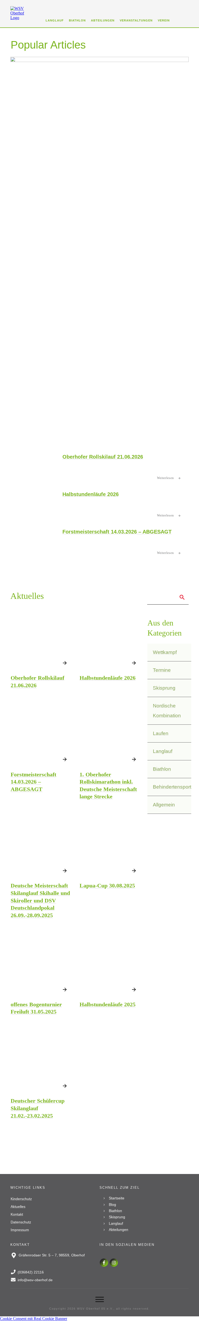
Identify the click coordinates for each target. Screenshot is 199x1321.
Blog (112, 1204)
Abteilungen (118, 1229)
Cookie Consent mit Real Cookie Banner (33, 1318)
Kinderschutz (21, 1199)
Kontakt (17, 1214)
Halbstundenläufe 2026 (90, 494)
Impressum (20, 1230)
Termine (162, 670)
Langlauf (162, 751)
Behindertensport (172, 787)
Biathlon (162, 769)
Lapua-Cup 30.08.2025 (107, 885)
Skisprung (164, 688)
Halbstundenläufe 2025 (108, 1004)
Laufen (160, 733)
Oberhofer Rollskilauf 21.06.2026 (102, 457)
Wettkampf (165, 652)
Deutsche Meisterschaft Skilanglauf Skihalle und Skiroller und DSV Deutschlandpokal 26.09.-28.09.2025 (40, 900)
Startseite (116, 1198)
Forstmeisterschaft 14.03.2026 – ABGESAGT (117, 532)
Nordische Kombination (167, 710)
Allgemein (164, 804)
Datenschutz (21, 1222)
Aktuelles (18, 1206)
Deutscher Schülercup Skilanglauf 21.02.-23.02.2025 (38, 1108)
